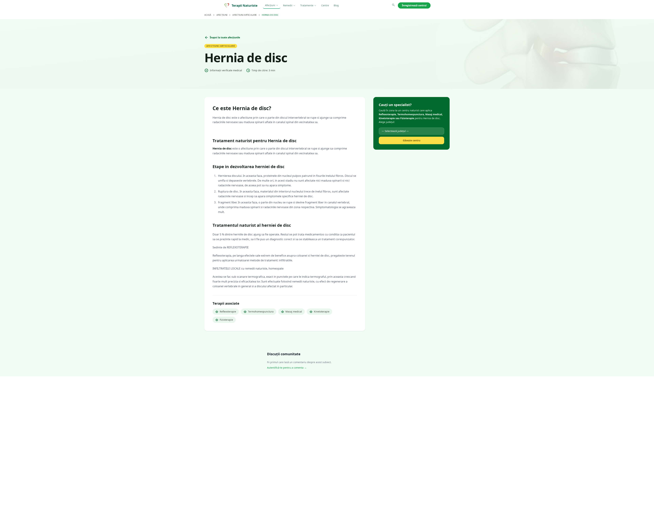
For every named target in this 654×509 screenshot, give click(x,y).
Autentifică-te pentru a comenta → (287, 367)
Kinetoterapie (319, 311)
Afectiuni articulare (244, 15)
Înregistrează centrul (414, 5)
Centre (325, 5)
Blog (336, 5)
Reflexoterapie (225, 311)
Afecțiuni (270, 5)
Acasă (207, 15)
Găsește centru (411, 140)
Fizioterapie (224, 320)
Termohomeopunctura (259, 311)
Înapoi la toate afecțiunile (222, 37)
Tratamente (306, 5)
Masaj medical (291, 311)
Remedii (287, 5)
